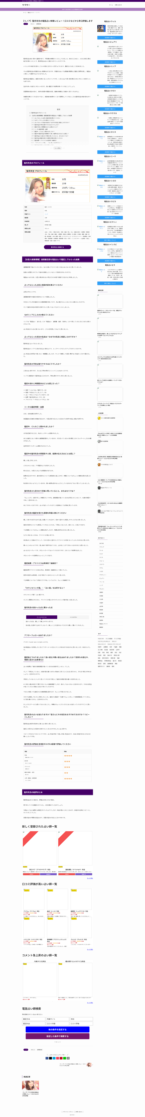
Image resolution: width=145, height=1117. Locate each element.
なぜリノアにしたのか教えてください (44, 120)
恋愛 (99, 652)
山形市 (117, 649)
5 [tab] (62, 877)
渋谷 (120, 652)
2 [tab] (55, 877)
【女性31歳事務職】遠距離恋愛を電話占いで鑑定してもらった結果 (52, 116)
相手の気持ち (105, 658)
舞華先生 (100, 661)
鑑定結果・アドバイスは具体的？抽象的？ (46, 140)
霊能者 (108, 666)
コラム (101, 568)
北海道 (101, 596)
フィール (101, 582)
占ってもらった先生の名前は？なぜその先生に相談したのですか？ (52, 122)
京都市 (99, 647)
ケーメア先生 (117, 638)
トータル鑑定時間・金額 (41, 129)
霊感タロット (101, 666)
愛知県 (101, 610)
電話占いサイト (103, 624)
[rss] (119, 1)
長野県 (101, 620)
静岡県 (101, 627)
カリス (101, 557)
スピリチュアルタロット (104, 641)
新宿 (107, 652)
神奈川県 (101, 617)
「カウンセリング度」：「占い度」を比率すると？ (48, 142)
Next (94, 853)
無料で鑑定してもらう (110, 240)
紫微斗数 (113, 658)
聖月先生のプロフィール (39, 113)
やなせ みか (101, 638)
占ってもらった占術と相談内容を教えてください (47, 118)
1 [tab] (52, 877)
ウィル (101, 550)
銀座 (116, 663)
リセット (57, 1042)
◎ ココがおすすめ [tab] (42, 617)
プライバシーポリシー (68, 1112)
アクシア (101, 547)
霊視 (113, 666)
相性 (99, 658)
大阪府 (101, 603)
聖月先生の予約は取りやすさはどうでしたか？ (47, 125)
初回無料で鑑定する (110, 37)
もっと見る (58, 148)
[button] (47, 1058)
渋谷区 (99, 655)
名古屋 (106, 649)
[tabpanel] (40, 853)
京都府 (101, 592)
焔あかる (109, 655)
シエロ (101, 571)
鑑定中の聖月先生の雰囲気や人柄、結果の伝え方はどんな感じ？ (52, 134)
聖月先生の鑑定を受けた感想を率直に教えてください (49, 138)
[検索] (122, 1)
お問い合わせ (79, 1112)
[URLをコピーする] (68, 1058)
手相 (103, 652)
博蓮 (120, 647)
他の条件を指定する (58, 1029)
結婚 (118, 658)
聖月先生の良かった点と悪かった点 (44, 145)
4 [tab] (60, 877)
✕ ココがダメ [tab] (73, 617)
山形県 (101, 606)
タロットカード (102, 644)
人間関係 (105, 647)
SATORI (101, 543)
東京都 (101, 613)
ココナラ (101, 564)
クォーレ (101, 561)
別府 (111, 647)
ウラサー (26, 5)
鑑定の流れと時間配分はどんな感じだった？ (46, 127)
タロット (32, 24)
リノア (25, 24)
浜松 (116, 652)
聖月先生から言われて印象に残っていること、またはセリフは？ (51, 136)
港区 (104, 655)
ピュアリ (101, 578)
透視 (104, 663)
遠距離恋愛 (38, 24)
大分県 (101, 599)
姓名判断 (112, 649)
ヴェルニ (101, 589)
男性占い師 (116, 655)
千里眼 (115, 647)
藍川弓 (114, 661)
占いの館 (100, 649)
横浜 (112, 652)
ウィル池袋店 (109, 638)
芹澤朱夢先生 (107, 661)
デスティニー (102, 575)
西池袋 (120, 661)
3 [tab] (57, 877)
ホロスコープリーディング (114, 644)
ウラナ (101, 554)
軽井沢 (99, 663)
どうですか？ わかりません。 (30, 997)
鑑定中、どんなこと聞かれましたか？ (45, 131)
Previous (21, 853)
